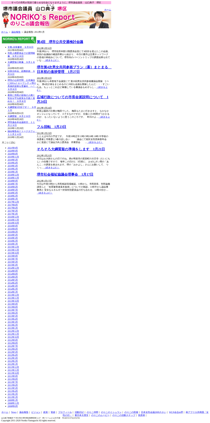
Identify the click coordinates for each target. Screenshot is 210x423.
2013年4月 (13, 319)
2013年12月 (13, 295)
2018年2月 (13, 196)
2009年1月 (13, 400)
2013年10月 (13, 301)
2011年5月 (13, 388)
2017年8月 (13, 205)
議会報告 (16, 32)
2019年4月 (13, 163)
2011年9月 (13, 376)
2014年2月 (13, 289)
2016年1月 (13, 244)
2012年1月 (13, 364)
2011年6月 (13, 385)
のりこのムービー (100, 415)
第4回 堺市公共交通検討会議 (60, 42)
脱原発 (141, 415)
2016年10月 (13, 223)
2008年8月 (13, 406)
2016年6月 (13, 232)
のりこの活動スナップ (123, 415)
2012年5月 (13, 352)
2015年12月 (13, 247)
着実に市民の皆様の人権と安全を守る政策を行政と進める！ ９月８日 (21, 98)
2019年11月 (13, 157)
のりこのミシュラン (111, 412)
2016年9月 (13, 226)
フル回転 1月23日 (51, 127)
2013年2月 (13, 325)
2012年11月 (13, 334)
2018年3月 (13, 193)
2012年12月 (13, 331)
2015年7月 (13, 259)
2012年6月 (13, 349)
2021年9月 (13, 148)
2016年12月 (13, 217)
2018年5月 (13, 190)
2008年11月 (13, 403)
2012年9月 (13, 340)
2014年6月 (13, 277)
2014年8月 (13, 274)
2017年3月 (13, 214)
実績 (53, 412)
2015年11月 (13, 250)
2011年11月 (13, 370)
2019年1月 (13, 172)
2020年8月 (13, 154)
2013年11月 (13, 298)
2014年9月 (13, 271)
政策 (45, 412)
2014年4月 (13, 283)
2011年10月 (13, 373)
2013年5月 (13, 316)
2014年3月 (13, 286)
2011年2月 (13, 394)
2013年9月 (13, 304)
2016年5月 (13, 235)
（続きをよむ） (52, 60)
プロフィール (65, 412)
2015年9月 (13, 256)
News (13, 412)
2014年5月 (13, 280)
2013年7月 (13, 310)
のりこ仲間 (92, 412)
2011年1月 (13, 397)
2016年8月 (13, 229)
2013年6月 (13, 313)
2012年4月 (13, 355)
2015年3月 (13, 265)
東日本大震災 (81, 415)
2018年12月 (13, 175)
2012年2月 (13, 361)
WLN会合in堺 (176, 412)
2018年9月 (13, 181)
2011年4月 (13, 391)
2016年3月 (13, 238)
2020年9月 (13, 151)
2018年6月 (13, 187)
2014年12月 (13, 268)
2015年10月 (13, 253)
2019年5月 (13, 160)
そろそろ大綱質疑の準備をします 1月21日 (71, 149)
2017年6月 (13, 208)
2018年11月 (13, 178)
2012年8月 (13, 343)
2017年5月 (13, 211)
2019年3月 (13, 166)
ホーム (107, 9)
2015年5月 (13, 262)
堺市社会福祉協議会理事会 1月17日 (65, 174)
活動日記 (79, 412)
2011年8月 (13, 379)
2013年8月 (13, 307)
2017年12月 (13, 202)
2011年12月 (13, 367)
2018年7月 (13, 184)
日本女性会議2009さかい (153, 412)
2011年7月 (13, 382)
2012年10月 (13, 337)
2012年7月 (13, 346)
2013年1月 (13, 328)
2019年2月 (13, 169)
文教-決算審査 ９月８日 (20, 47)
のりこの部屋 (131, 412)
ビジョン (35, 412)
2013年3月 (13, 322)
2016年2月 (13, 241)
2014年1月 (13, 292)
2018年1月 (13, 199)
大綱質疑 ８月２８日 (19, 116)
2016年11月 (13, 220)
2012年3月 (13, 358)
